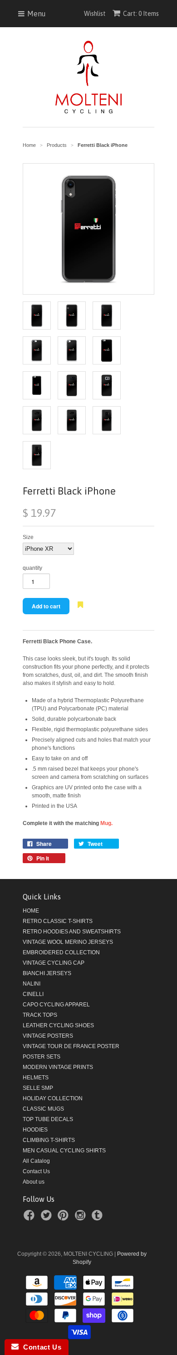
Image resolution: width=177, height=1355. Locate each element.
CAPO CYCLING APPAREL (56, 1004)
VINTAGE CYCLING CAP (53, 963)
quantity (32, 568)
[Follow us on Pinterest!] (64, 1218)
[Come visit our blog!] (98, 1218)
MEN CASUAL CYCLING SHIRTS (64, 1150)
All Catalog (36, 1161)
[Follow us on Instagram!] (81, 1218)
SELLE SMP (38, 1088)
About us (33, 1182)
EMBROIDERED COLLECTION (61, 952)
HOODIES (35, 1130)
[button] (80, 609)
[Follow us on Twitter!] (47, 1218)
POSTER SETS (41, 1057)
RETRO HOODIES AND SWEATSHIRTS (72, 931)
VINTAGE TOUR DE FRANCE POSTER (71, 1046)
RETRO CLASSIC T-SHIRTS (58, 921)
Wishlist (95, 13)
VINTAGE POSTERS (48, 1036)
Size (28, 537)
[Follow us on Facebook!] (30, 1218)
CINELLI (33, 994)
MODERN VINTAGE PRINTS (58, 1067)
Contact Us (36, 1171)
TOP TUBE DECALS (48, 1119)
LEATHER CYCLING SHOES (58, 1025)
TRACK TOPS (40, 1015)
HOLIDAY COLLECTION (53, 1098)
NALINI (31, 984)
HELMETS (36, 1077)
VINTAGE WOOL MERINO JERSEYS (68, 942)
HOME (31, 911)
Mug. (106, 823)
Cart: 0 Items (141, 13)
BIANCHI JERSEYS (47, 973)
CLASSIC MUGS (43, 1109)
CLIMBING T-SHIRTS (49, 1140)
